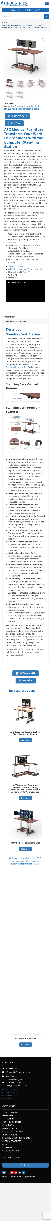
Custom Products (11, 1141)
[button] (43, 39)
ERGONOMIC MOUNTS (12, 1132)
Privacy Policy (7, 1099)
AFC (12, 341)
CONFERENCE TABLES (11, 1122)
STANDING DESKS (31, 109)
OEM (4, 1144)
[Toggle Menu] (47, 3)
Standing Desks (10, 1112)
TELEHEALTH (8, 1119)
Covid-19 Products (12, 1151)
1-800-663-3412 (12, 1068)
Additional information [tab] (15, 321)
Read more (25, 740)
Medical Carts (9, 1128)
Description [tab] (9, 316)
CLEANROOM (8, 1125)
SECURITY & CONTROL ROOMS (16, 1138)
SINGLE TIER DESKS (13, 109)
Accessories (8, 1148)
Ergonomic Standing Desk (27, 106)
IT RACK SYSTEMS (10, 1135)
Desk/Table (7, 1116)
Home (4, 23)
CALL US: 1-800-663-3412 (25, 10)
